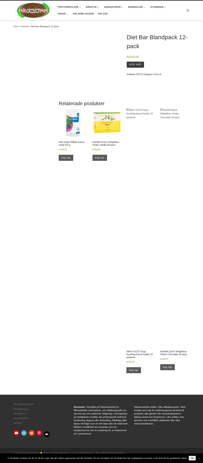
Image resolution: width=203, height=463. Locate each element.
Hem (15, 26)
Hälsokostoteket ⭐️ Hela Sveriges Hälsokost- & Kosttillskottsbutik (57, 453)
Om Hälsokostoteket (23, 404)
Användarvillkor (21, 418)
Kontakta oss (19, 413)
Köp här (135, 64)
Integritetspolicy (21, 409)
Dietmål (24, 26)
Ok (192, 458)
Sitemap (17, 423)
